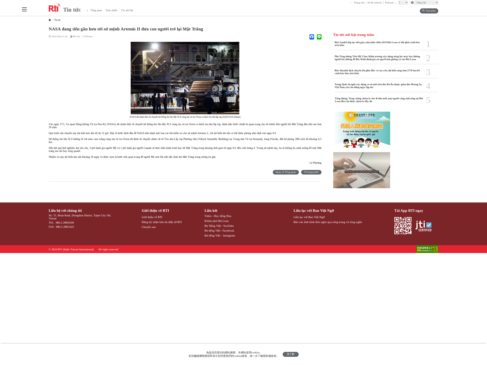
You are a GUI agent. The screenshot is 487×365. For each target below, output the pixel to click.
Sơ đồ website (376, 2)
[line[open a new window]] (319, 37)
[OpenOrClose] (24, 9)
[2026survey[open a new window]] (361, 172)
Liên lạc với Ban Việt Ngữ (314, 211)
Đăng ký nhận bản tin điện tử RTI (162, 222)
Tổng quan (96, 10)
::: (351, 2)
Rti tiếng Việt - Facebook (219, 230)
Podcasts (390, 2)
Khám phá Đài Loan (217, 220)
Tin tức (57, 20)
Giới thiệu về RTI (155, 211)
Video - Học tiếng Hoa (218, 215)
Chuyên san (149, 227)
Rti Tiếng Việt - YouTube (219, 225)
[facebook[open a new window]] (312, 37)
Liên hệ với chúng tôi (65, 211)
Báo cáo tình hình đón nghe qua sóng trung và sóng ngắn (328, 222)
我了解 (290, 354)
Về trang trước (311, 172)
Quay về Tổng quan (286, 172)
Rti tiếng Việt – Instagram (220, 235)
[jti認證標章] (425, 226)
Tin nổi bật (127, 10)
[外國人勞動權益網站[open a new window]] (361, 132)
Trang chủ (360, 2)
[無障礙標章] (427, 249)
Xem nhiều (111, 10)
